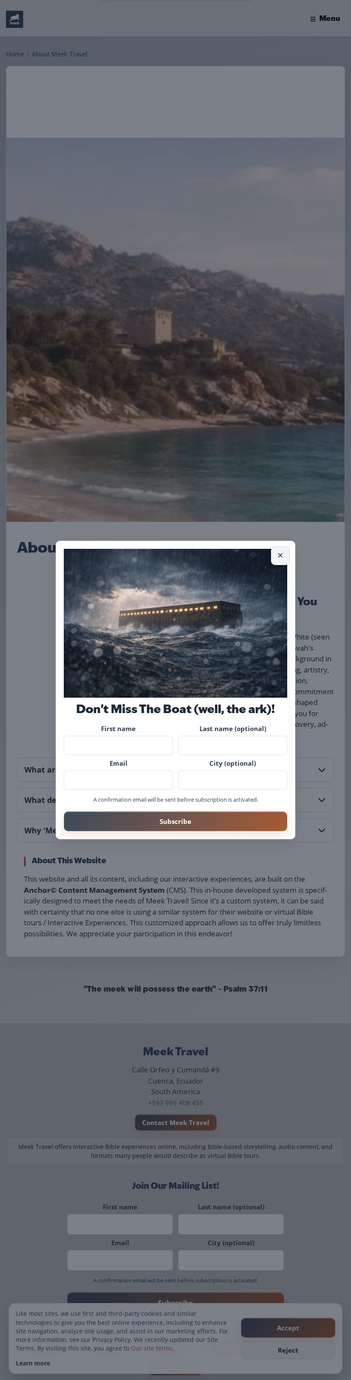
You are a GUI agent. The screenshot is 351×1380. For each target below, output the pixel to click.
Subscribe (175, 821)
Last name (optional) (232, 728)
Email (119, 763)
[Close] (280, 555)
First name (118, 728)
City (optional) (232, 763)
